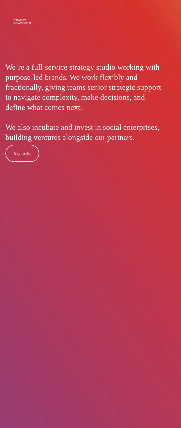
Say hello (22, 153)
